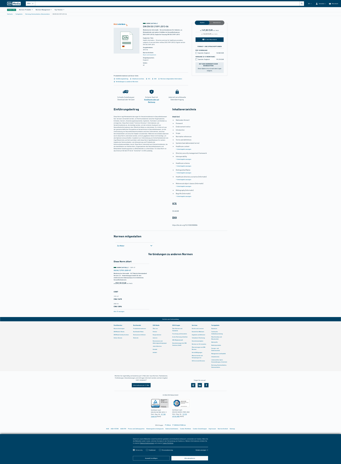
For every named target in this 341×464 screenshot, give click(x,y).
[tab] (134, 245)
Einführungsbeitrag (122, 79)
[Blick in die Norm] (126, 38)
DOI (155, 79)
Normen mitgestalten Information (171, 79)
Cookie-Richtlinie (168, 443)
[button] (321, 3)
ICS (149, 79)
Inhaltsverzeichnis (138, 79)
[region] (170, 446)
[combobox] (169, 3)
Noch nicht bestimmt (149, 55)
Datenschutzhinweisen (147, 443)
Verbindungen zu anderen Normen (127, 81)
